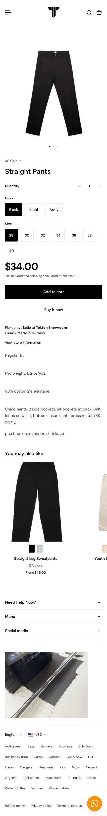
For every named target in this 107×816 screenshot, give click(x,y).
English (10, 734)
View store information (23, 342)
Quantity (12, 186)
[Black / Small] (31, 549)
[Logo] (54, 12)
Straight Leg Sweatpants (35, 558)
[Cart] (99, 12)
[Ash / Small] (39, 549)
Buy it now (53, 309)
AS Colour (13, 161)
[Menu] (8, 12)
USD (38, 734)
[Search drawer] (89, 12)
